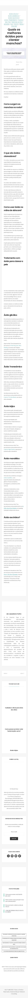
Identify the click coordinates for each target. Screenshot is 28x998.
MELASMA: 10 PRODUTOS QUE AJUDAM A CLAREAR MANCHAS (14, 935)
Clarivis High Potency (9, 449)
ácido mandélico (8, 477)
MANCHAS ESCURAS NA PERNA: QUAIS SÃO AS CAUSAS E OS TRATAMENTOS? (14, 947)
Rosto (16, 24)
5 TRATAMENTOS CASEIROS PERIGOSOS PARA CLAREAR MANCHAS (14, 939)
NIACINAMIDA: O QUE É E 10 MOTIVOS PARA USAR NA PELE (14, 943)
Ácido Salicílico (13, 18)
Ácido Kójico (13, 14)
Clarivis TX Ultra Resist (10, 397)
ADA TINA (8, 22)
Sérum (21, 24)
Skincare (14, 26)
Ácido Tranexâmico (10, 20)
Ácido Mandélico (13, 16)
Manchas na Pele (17, 22)
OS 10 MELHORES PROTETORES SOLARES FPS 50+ (14, 951)
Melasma (6, 24)
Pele (12, 24)
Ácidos (20, 20)
